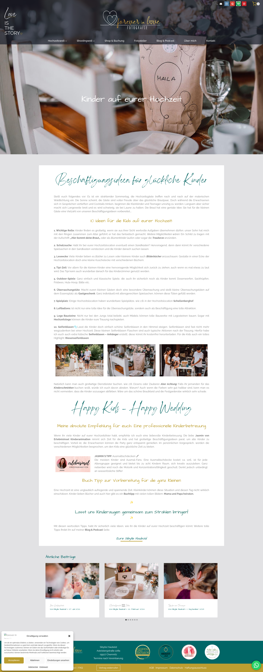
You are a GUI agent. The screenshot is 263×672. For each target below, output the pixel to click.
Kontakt (210, 40)
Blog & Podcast (165, 40)
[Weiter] (213, 590)
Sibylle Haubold (60, 609)
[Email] (220, 3)
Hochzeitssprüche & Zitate (119, 605)
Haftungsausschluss (195, 667)
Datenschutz (33, 667)
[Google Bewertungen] (232, 3)
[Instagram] (226, 3)
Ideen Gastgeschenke (57, 605)
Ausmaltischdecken (124, 456)
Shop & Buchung (114, 40)
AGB (151, 667)
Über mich (190, 40)
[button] (69, 636)
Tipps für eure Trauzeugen (176, 605)
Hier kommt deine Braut (85, 237)
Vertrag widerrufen (108, 668)
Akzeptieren (14, 660)
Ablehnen (34, 660)
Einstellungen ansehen (58, 660)
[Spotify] (238, 3)
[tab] (126, 619)
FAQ (80, 667)
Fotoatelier (140, 40)
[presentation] (72, 581)
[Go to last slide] (50, 590)
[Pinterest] (244, 3)
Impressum (43, 667)
